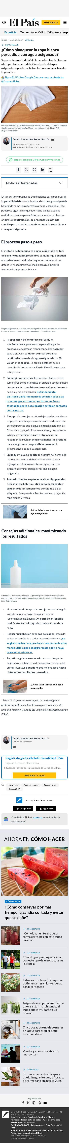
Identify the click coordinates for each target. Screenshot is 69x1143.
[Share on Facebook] (18, 170)
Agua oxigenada (31, 785)
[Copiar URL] (50, 170)
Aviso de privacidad (51, 1120)
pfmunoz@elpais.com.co (22, 1138)
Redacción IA (14, 789)
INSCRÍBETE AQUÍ (34, 775)
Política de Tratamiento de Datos (33, 767)
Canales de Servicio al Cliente (41, 1117)
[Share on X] (26, 170)
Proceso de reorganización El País (26, 1133)
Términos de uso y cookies (23, 1122)
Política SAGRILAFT (20, 1125)
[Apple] (46, 808)
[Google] (23, 808)
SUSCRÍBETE (51, 22)
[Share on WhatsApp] (34, 170)
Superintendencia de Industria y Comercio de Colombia (36, 1130)
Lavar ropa (13, 785)
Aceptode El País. (34, 768)
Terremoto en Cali (31, 32)
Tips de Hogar (50, 785)
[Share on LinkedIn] (42, 170)
